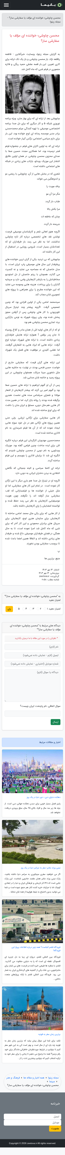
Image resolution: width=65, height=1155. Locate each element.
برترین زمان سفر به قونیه (49, 1034)
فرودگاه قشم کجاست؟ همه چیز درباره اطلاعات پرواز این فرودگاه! (36, 949)
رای (9, 609)
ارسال (55, 722)
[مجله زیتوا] (51, 5)
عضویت (55, 1128)
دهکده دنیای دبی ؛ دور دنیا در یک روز (43, 797)
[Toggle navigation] (6, 5)
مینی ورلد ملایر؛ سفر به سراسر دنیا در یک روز (40, 868)
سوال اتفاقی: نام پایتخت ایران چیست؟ (40, 706)
